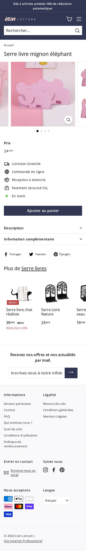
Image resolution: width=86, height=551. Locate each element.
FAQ (7, 416)
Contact (9, 410)
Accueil (9, 45)
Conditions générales (58, 410)
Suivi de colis (13, 429)
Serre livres (34, 268)
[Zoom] (68, 119)
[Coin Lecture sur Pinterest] (62, 469)
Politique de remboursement (16, 444)
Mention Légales (55, 416)
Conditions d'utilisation (20, 435)
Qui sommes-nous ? (18, 423)
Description (14, 228)
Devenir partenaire (17, 404)
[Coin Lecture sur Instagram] (45, 469)
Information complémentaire (29, 239)
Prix (7, 143)
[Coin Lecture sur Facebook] (53, 469)
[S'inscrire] (71, 373)
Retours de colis (54, 404)
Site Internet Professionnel (23, 541)
